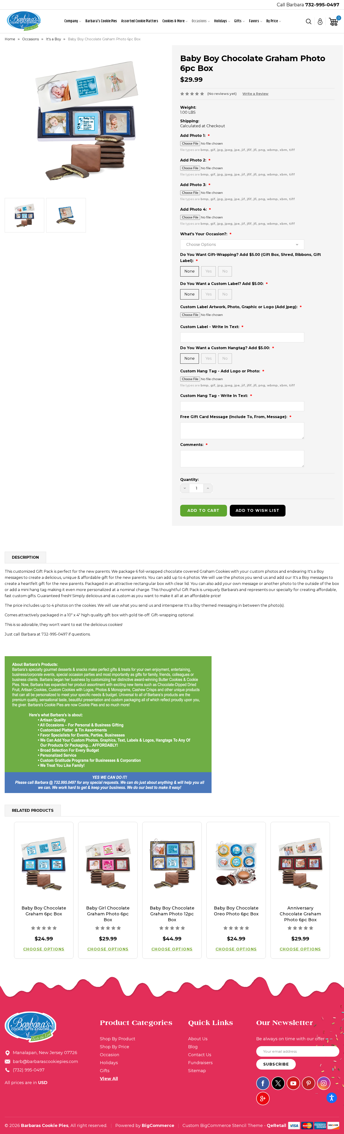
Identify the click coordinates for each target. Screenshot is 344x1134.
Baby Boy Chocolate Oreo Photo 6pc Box (236, 911)
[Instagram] (323, 1083)
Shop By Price (114, 1046)
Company (71, 21)
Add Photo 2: (193, 160)
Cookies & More (173, 21)
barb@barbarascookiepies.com (45, 1061)
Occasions (199, 21)
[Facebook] (263, 1083)
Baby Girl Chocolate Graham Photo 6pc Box (108, 914)
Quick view (44, 863)
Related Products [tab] (33, 810)
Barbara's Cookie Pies (101, 21)
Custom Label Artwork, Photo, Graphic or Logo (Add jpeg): (239, 307)
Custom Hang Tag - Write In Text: (214, 395)
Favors (254, 21)
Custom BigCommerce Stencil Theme (223, 1125)
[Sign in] (320, 21)
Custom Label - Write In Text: (210, 327)
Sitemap (197, 1070)
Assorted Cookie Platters (139, 21)
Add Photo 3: (193, 185)
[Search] (309, 21)
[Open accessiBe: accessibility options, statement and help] (331, 1098)
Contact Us (199, 1054)
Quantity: (189, 479)
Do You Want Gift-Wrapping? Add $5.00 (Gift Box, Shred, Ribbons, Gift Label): (250, 257)
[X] (278, 1083)
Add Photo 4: (194, 209)
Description (25, 557)
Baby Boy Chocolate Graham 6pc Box (44, 911)
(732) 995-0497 (28, 1070)
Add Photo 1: (193, 135)
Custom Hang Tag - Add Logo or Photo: (220, 371)
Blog (193, 1046)
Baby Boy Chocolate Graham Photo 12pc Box (172, 914)
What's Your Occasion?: (204, 234)
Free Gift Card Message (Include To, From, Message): (234, 417)
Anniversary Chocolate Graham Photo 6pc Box (300, 914)
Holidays (220, 21)
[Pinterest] (308, 1083)
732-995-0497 (322, 4)
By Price (272, 21)
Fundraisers (200, 1062)
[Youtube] (293, 1083)
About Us (198, 1038)
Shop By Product (117, 1038)
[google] (263, 1098)
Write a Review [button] (255, 94)
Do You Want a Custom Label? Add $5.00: (222, 283)
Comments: (192, 444)
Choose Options (44, 949)
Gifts (238, 21)
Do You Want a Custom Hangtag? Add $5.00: (225, 348)
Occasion (109, 1054)
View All (109, 1078)
